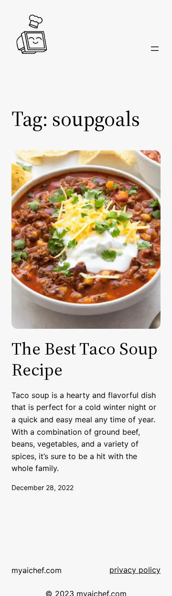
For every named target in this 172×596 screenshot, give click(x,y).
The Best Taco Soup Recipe (84, 358)
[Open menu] (155, 48)
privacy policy (135, 570)
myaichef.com (36, 570)
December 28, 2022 (42, 487)
